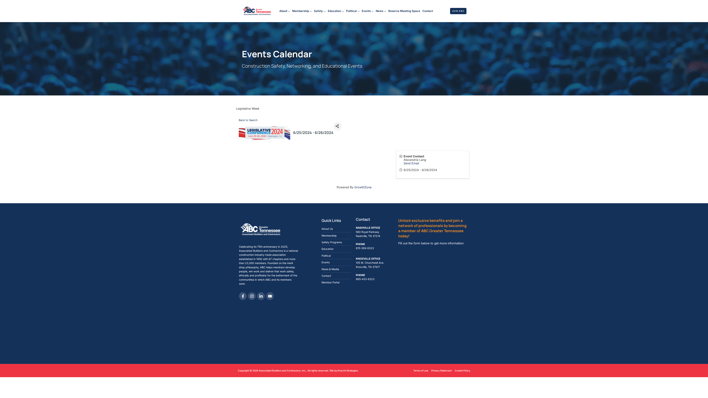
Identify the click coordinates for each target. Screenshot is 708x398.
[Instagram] (252, 296)
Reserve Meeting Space (404, 11)
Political (351, 11)
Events (366, 11)
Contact (427, 11)
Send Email (411, 163)
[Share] (337, 126)
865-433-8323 (365, 279)
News (379, 11)
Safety (318, 11)
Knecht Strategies (348, 370)
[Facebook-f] (243, 296)
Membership (300, 11)
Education (334, 11)
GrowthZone (363, 187)
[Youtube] (270, 296)
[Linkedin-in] (261, 296)
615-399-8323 (365, 248)
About (283, 11)
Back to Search (248, 120)
